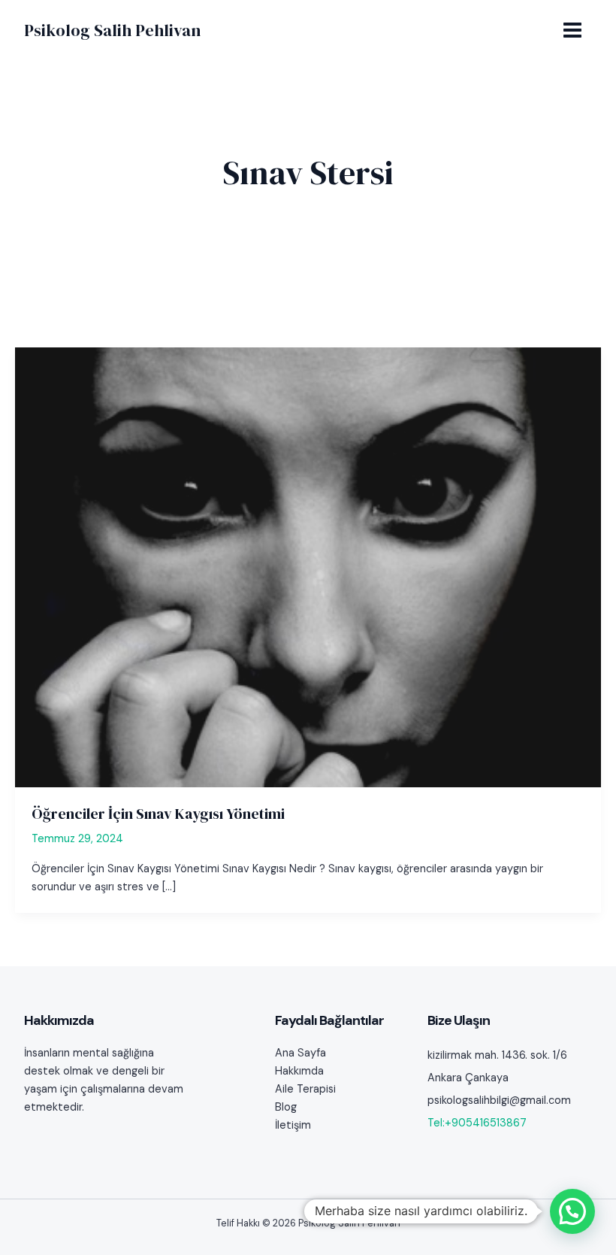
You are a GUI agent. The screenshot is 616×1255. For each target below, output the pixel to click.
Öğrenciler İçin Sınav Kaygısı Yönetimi (158, 813)
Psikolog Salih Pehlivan (112, 30)
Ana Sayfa (300, 1053)
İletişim (293, 1125)
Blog (286, 1107)
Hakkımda (299, 1071)
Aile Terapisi (305, 1089)
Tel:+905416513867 (477, 1123)
